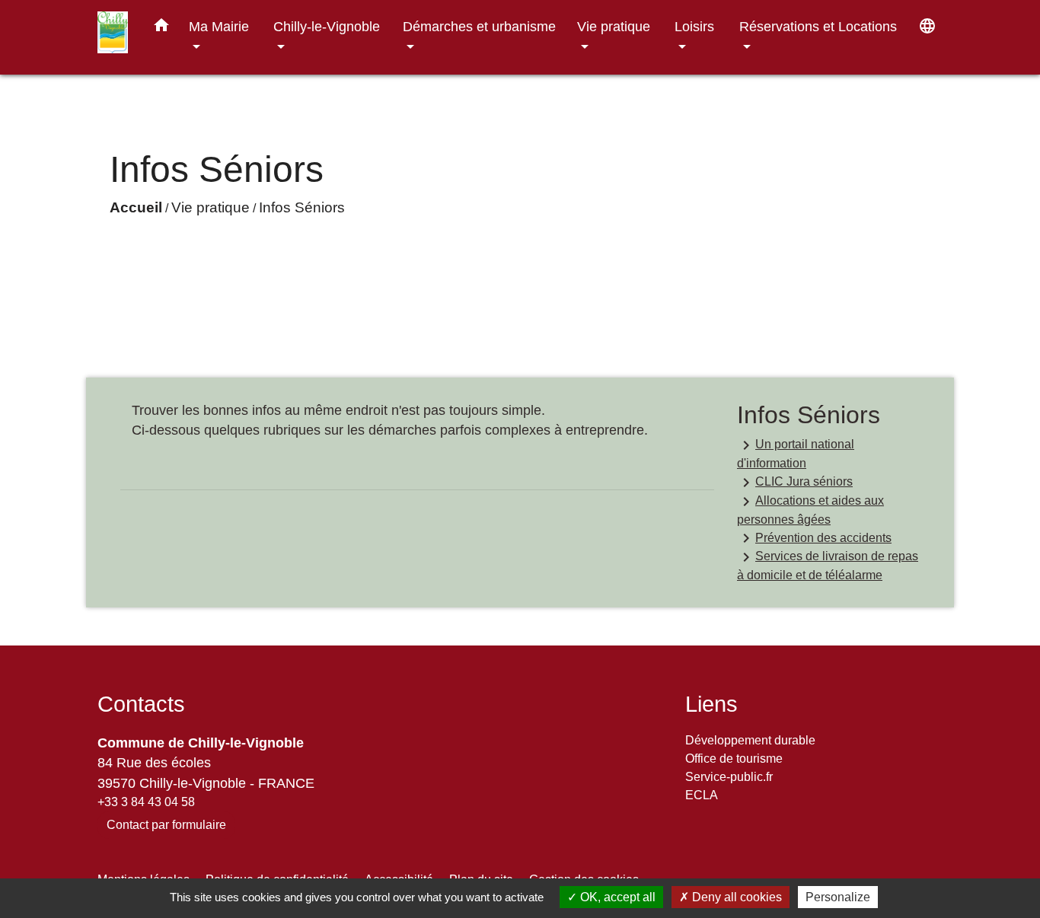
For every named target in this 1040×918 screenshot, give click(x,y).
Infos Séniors (302, 207)
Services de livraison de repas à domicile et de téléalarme (827, 565)
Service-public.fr (729, 776)
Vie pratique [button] (613, 26)
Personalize (838, 897)
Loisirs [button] (694, 26)
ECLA (701, 795)
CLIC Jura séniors (795, 482)
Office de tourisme (734, 758)
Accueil (136, 207)
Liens (711, 704)
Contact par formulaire (166, 824)
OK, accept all (616, 897)
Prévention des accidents (814, 538)
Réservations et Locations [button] (818, 26)
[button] (161, 28)
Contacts (141, 704)
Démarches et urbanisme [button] (479, 26)
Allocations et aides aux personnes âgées (810, 509)
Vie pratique (210, 207)
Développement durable (750, 740)
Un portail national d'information (795, 453)
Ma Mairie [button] (219, 26)
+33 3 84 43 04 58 (146, 801)
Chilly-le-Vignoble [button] (326, 26)
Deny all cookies (735, 897)
